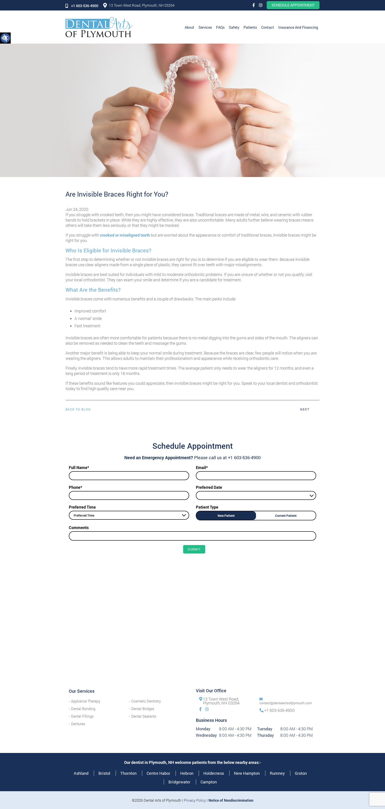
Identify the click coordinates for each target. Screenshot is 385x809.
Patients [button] (250, 27)
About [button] (189, 27)
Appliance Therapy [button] (85, 701)
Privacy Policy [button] (195, 800)
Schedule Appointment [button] (293, 5)
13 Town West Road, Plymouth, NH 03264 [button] (141, 5)
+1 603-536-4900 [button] (84, 5)
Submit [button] (194, 549)
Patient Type (207, 507)
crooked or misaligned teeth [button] (125, 235)
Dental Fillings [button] (82, 716)
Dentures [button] (78, 723)
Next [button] (304, 409)
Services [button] (205, 27)
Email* (202, 467)
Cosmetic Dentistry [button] (146, 701)
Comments (79, 527)
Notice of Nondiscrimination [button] (231, 800)
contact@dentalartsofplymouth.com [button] (285, 703)
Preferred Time (82, 507)
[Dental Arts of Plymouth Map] (192, 637)
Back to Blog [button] (78, 409)
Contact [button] (267, 27)
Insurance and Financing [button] (298, 27)
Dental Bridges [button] (142, 708)
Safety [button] (234, 27)
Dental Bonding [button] (83, 708)
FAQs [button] (220, 27)
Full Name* (79, 467)
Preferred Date (209, 487)
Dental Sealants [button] (143, 716)
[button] (5, 37)
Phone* (75, 487)
